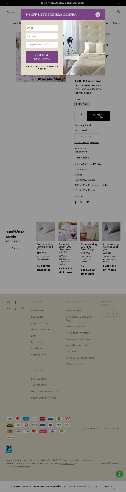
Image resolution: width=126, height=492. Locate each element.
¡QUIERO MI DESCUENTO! (42, 57)
